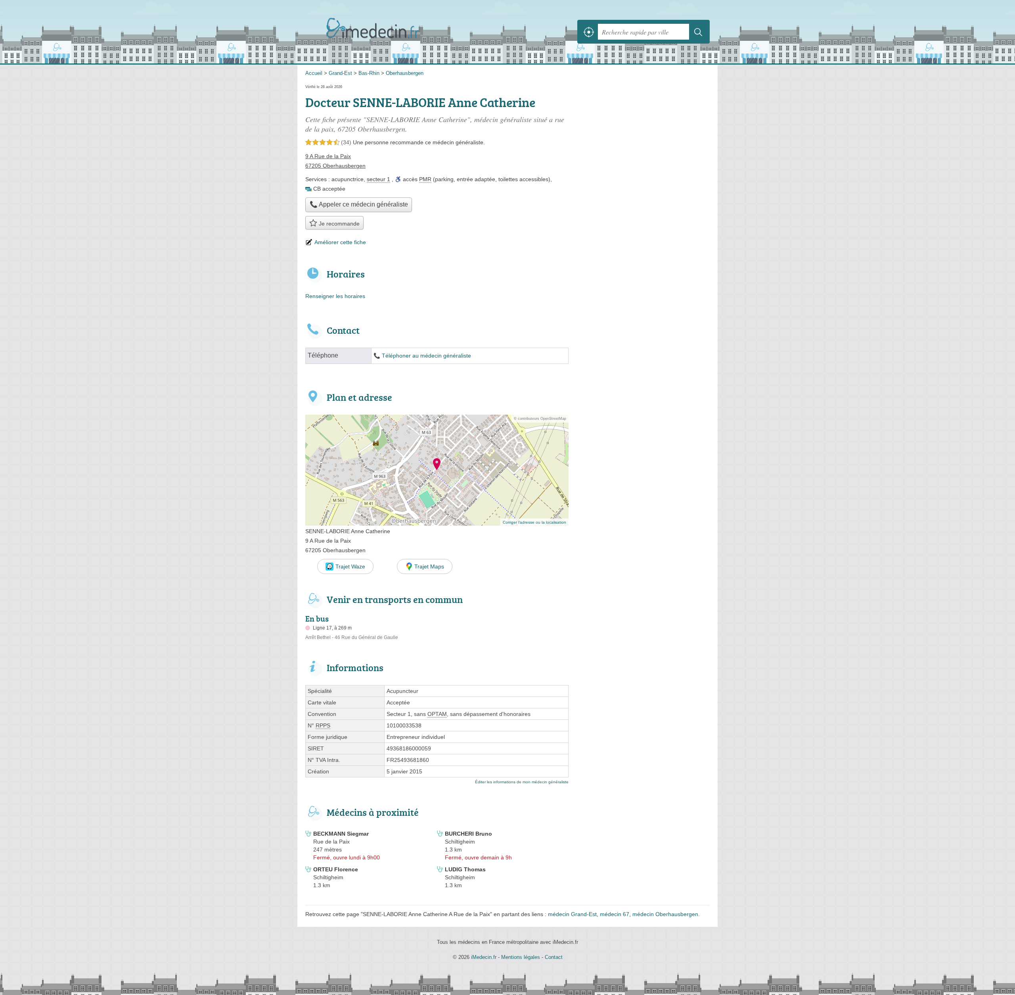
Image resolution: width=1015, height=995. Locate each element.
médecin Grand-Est (572, 914)
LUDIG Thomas (465, 869)
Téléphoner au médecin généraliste (426, 356)
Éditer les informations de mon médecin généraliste (522, 782)
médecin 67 (614, 914)
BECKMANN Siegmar (341, 833)
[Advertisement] (643, 474)
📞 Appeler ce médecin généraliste (359, 204)
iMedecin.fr (392, 32)
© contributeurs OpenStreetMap (540, 419)
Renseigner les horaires (335, 296)
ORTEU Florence (335, 869)
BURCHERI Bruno (468, 833)
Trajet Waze (350, 566)
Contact (554, 957)
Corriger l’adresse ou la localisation (534, 522)
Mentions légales (520, 957)
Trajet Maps (429, 566)
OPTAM (437, 714)
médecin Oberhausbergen (665, 914)
